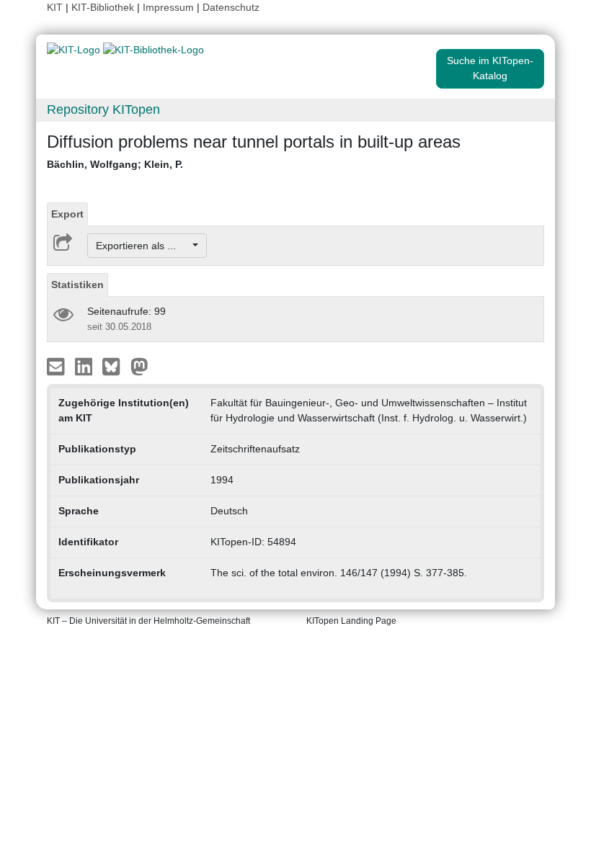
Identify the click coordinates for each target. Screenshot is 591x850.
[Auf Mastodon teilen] (139, 366)
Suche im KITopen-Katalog (490, 68)
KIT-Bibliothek (104, 7)
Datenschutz (231, 7)
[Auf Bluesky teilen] (115, 366)
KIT (55, 7)
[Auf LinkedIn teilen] (85, 366)
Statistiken (77, 284)
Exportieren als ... (143, 245)
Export (67, 214)
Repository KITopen (103, 109)
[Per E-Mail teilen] (57, 366)
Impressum (168, 7)
